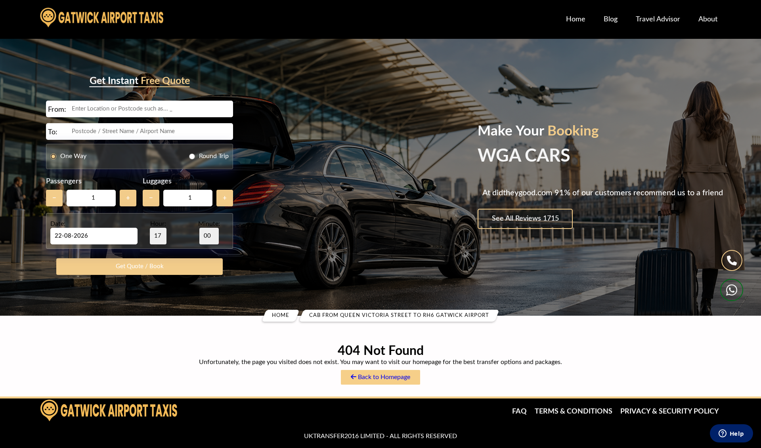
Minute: (209, 224)
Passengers (64, 181)
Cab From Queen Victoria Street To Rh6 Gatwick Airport (399, 315)
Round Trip (214, 156)
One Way (73, 156)
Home (575, 19)
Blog (611, 19)
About (707, 19)
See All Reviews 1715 (525, 218)
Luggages (157, 181)
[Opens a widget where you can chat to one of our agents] (731, 434)
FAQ (519, 411)
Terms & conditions (573, 411)
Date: (57, 224)
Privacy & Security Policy (669, 411)
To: (52, 132)
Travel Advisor (658, 19)
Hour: (158, 224)
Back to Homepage (383, 377)
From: (57, 109)
